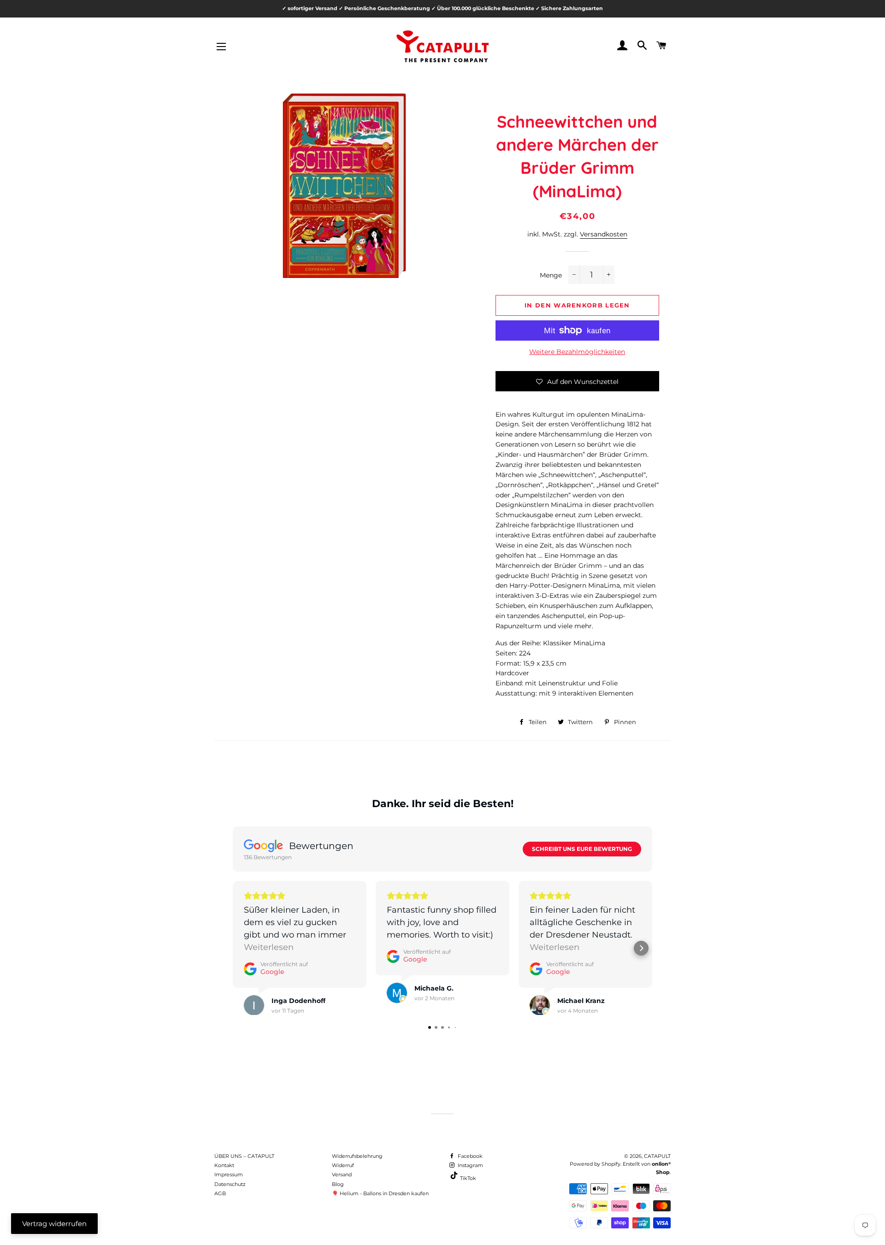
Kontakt (224, 1165)
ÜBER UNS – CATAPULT (244, 1156)
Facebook (469, 1156)
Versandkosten (603, 234)
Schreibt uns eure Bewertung (582, 848)
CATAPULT (657, 1156)
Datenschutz (230, 1184)
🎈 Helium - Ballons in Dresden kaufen (380, 1193)
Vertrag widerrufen (54, 1223)
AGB (220, 1193)
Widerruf (343, 1165)
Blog (338, 1184)
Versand (342, 1174)
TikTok (467, 1178)
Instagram (469, 1165)
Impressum (228, 1174)
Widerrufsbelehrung (357, 1156)
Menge (551, 275)
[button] (577, 381)
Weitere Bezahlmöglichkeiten (577, 352)
